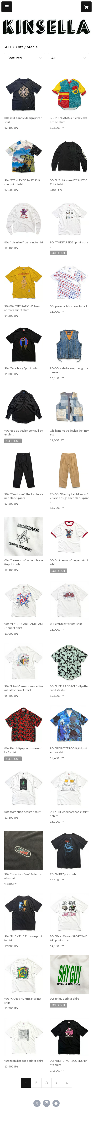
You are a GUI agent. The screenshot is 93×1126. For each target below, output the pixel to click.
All (53, 58)
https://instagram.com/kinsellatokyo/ (46, 1103)
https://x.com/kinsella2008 (37, 1103)
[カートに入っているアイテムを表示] (86, 6)
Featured (14, 58)
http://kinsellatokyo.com (56, 1103)
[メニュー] (6, 6)
